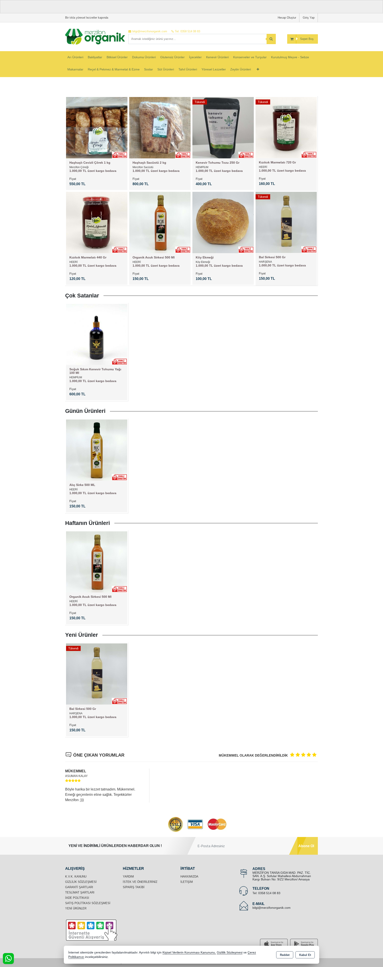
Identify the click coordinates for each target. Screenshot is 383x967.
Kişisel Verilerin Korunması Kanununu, (189, 952)
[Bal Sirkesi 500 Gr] (286, 222)
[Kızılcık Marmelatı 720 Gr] (286, 127)
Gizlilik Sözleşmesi (81, 882)
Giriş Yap (309, 17)
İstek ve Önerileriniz (140, 882)
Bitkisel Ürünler (117, 57)
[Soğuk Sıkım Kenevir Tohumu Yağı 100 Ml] (96, 334)
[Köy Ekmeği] (223, 222)
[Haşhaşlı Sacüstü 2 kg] (160, 127)
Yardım (128, 876)
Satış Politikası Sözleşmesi (87, 903)
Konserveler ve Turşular (250, 57)
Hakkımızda (189, 876)
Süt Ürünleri (165, 69)
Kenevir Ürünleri (217, 57)
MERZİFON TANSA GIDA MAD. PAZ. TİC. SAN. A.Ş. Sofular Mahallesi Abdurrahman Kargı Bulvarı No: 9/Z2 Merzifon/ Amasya (281, 876)
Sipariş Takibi (134, 887)
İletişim (186, 882)
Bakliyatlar (95, 57)
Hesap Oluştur (287, 17)
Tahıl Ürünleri (187, 69)
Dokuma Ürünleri (144, 57)
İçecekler (195, 57)
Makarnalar (75, 69)
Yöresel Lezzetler (213, 69)
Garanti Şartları (79, 887)
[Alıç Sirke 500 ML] (96, 450)
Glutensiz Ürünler (172, 57)
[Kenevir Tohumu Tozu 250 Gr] (223, 127)
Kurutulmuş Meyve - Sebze (290, 57)
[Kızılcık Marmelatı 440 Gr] (96, 222)
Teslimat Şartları (79, 892)
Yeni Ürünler (75, 908)
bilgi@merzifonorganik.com (271, 907)
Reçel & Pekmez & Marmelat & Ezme (114, 69)
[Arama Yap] (271, 39)
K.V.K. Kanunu (75, 876)
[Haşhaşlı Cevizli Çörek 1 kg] (96, 127)
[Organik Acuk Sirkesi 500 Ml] (160, 222)
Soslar (148, 69)
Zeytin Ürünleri (240, 69)
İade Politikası (77, 897)
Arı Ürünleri (75, 57)
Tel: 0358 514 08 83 (266, 893)
